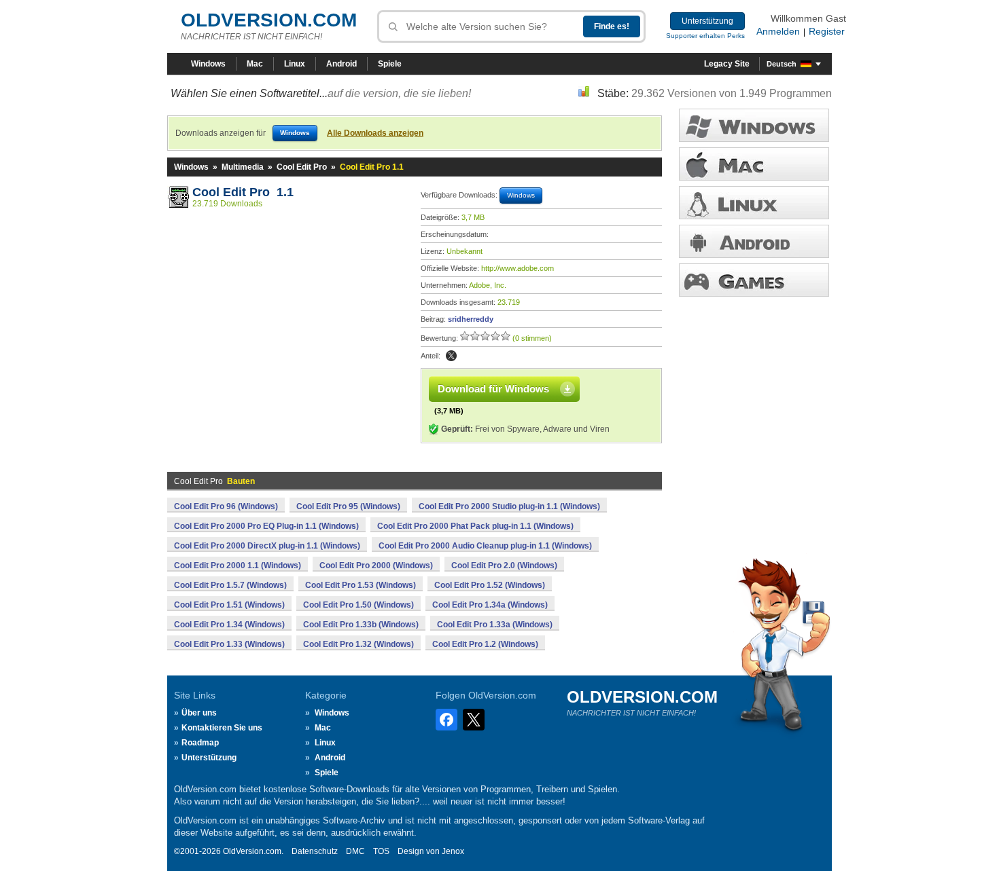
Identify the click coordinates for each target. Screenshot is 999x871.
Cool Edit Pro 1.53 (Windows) (360, 585)
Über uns (199, 713)
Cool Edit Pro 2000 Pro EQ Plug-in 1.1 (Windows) (266, 526)
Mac (255, 64)
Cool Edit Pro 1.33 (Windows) (229, 644)
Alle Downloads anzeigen (375, 133)
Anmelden (778, 31)
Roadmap (200, 742)
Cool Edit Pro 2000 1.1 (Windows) (237, 565)
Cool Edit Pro (302, 167)
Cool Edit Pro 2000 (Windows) (376, 565)
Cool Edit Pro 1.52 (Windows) (489, 585)
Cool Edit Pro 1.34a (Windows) (490, 605)
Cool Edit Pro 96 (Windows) (226, 506)
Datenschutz (315, 851)
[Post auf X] (451, 355)
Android (341, 64)
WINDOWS (754, 125)
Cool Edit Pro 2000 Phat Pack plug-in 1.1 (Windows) (475, 526)
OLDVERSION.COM (269, 20)
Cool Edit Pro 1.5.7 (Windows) (230, 585)
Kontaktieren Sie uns (221, 728)
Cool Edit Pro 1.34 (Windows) (229, 624)
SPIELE (754, 280)
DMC (355, 851)
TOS (381, 851)
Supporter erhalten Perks (705, 35)
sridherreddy (470, 319)
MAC (754, 164)
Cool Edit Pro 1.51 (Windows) (229, 605)
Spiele (390, 64)
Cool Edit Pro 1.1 (243, 192)
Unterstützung (707, 21)
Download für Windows (493, 388)
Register (827, 31)
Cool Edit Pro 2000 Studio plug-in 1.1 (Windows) (509, 506)
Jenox (453, 851)
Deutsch (781, 64)
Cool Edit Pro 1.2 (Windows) (485, 644)
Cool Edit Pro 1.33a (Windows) (495, 624)
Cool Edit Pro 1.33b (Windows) (361, 624)
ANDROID (754, 241)
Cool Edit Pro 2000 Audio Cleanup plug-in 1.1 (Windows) (485, 546)
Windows (208, 64)
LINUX (754, 202)
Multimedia (243, 167)
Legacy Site (727, 64)
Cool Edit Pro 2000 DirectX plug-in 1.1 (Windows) (267, 546)
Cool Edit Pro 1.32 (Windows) (358, 644)
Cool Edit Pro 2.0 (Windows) (504, 565)
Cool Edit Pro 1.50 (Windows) (358, 605)
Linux (294, 64)
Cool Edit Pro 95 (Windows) (348, 506)
